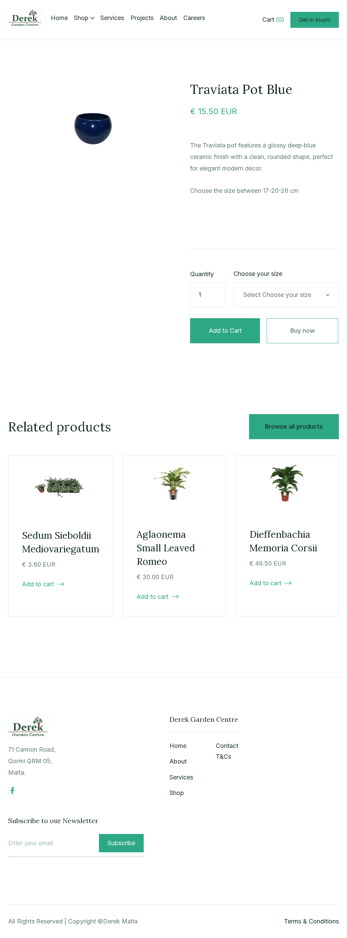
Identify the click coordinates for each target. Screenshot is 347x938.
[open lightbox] (94, 128)
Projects (142, 17)
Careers (194, 17)
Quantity (202, 274)
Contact (227, 745)
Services (112, 17)
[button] (84, 18)
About (168, 17)
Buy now (302, 330)
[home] (25, 20)
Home (59, 17)
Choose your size (257, 273)
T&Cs (223, 756)
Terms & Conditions (311, 921)
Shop (176, 792)
